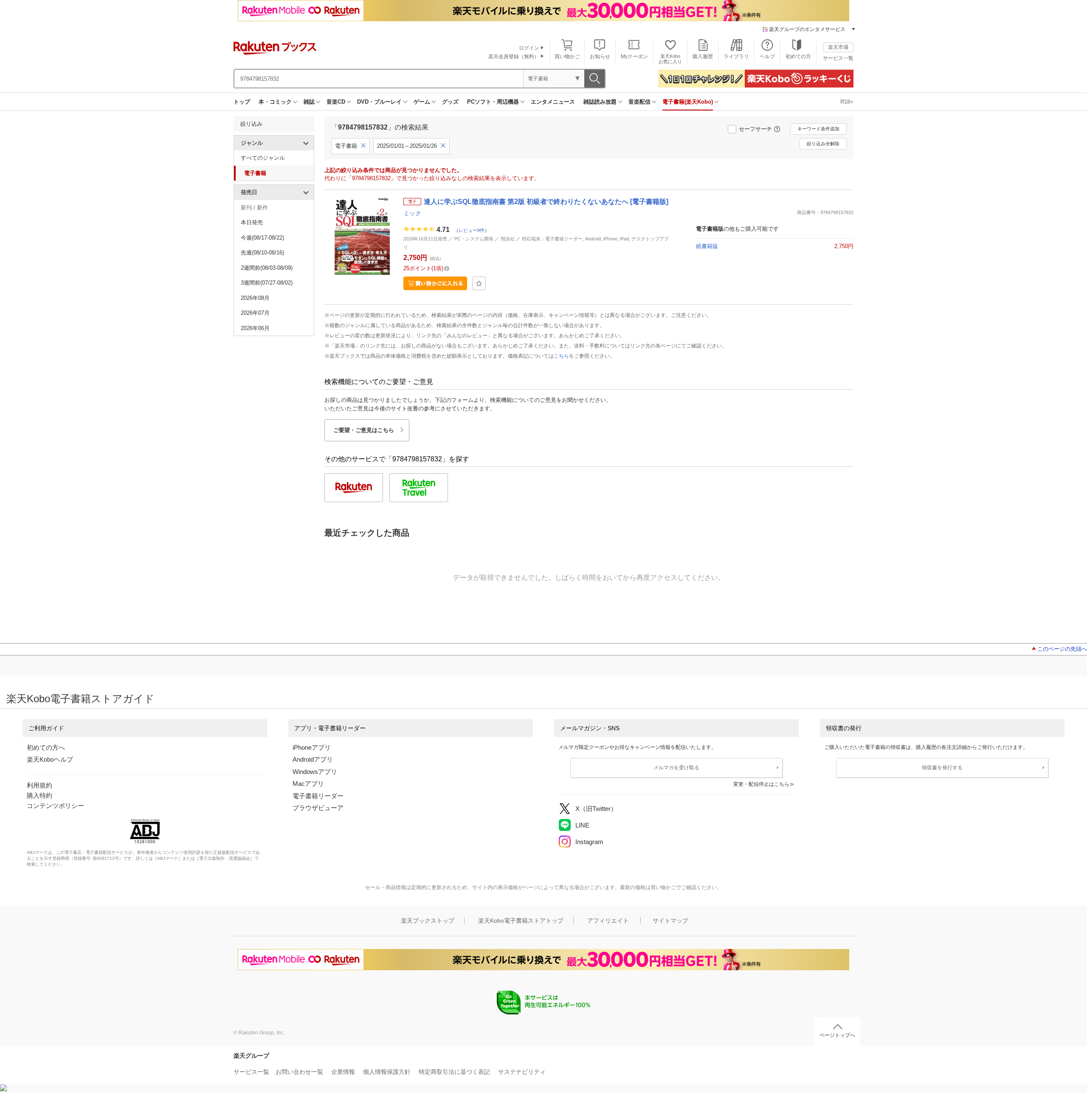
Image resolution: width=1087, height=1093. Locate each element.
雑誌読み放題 (600, 102)
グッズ (450, 102)
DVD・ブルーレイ (379, 102)
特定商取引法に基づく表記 (454, 1071)
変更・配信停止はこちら (761, 784)
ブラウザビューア (318, 807)
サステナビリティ (522, 1071)
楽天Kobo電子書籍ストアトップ (520, 920)
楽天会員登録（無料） (513, 56)
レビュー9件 (471, 230)
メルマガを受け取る (676, 768)
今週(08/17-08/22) (262, 237)
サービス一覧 (838, 58)
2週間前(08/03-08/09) (267, 268)
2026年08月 (255, 298)
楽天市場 (838, 47)
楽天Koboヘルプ (50, 759)
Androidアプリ (313, 759)
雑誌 (309, 102)
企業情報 (343, 1071)
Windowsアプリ (315, 771)
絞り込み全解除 (823, 143)
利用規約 (39, 785)
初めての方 (798, 56)
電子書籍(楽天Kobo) (687, 102)
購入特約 (39, 795)
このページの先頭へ (1062, 649)
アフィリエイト (608, 920)
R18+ (846, 102)
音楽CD (336, 102)
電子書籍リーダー (318, 795)
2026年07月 (255, 313)
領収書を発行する (942, 768)
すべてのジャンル (263, 158)
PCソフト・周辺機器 (493, 102)
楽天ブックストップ (427, 920)
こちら (561, 356)
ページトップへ (837, 1035)
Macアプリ (308, 783)
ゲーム (422, 102)
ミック (412, 213)
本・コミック (275, 102)
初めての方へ (46, 747)
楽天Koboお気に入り (670, 59)
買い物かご (567, 56)
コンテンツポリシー (55, 805)
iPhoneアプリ (312, 747)
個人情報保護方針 (387, 1071)
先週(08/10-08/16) (262, 252)
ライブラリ (736, 56)
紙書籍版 (707, 246)
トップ (242, 102)
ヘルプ (767, 56)
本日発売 (252, 222)
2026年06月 (255, 328)
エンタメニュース (553, 102)
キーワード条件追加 (818, 128)
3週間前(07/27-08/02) (267, 283)
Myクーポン (634, 56)
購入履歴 (703, 56)
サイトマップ (670, 920)
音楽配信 (639, 102)
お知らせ (600, 56)
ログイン (529, 48)
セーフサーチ (755, 129)
